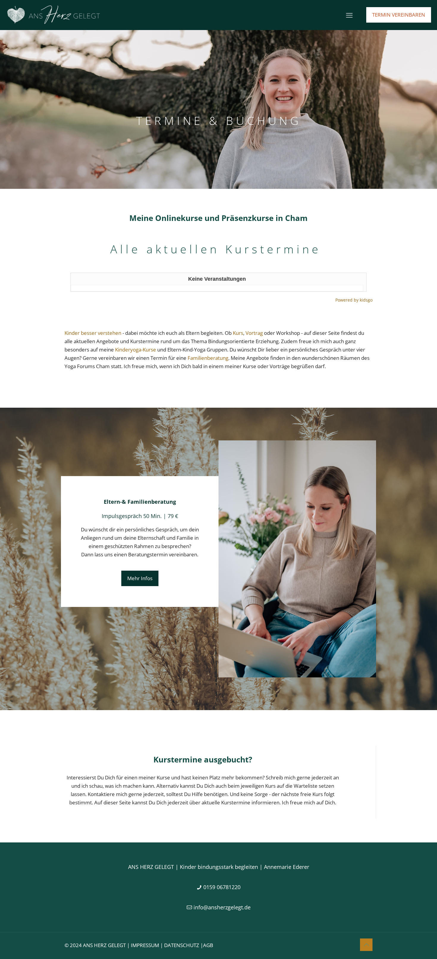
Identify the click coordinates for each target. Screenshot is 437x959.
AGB (208, 945)
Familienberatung (208, 357)
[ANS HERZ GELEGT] (53, 15)
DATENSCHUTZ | (183, 945)
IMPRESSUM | (147, 945)
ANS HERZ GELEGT (104, 945)
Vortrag (254, 332)
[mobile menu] (349, 15)
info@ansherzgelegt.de (222, 907)
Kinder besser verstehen (93, 332)
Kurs (238, 332)
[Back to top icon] (366, 944)
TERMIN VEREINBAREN (398, 14)
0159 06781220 (221, 887)
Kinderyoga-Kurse (135, 349)
